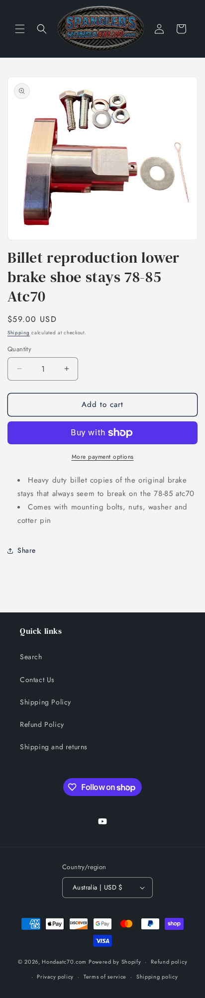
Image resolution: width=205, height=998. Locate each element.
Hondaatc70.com (64, 962)
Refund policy (169, 962)
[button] (20, 29)
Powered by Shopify (115, 962)
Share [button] (26, 550)
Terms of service (105, 977)
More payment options (103, 456)
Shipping (18, 332)
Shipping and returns (54, 747)
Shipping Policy (45, 702)
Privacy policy (55, 977)
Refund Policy (42, 724)
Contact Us (37, 680)
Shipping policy (157, 977)
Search (31, 657)
